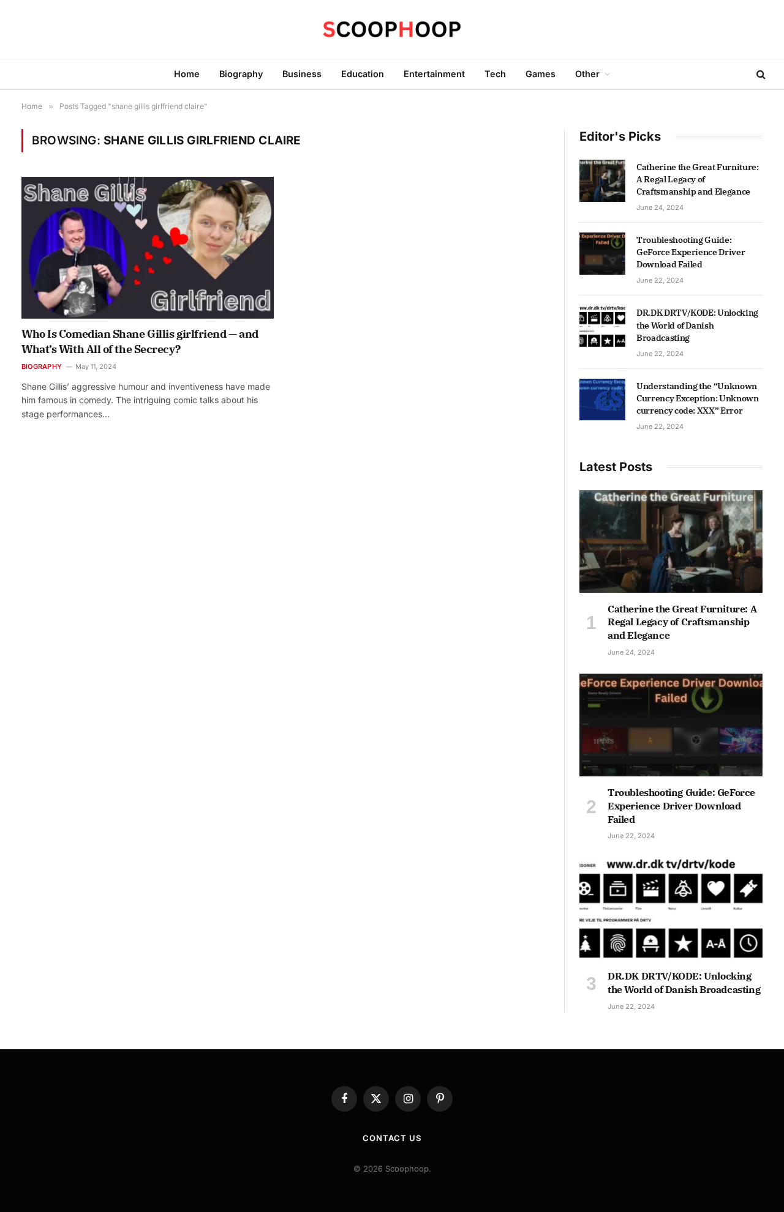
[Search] (760, 74)
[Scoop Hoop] (392, 29)
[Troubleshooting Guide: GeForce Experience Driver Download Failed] (602, 253)
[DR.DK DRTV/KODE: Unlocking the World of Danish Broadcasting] (602, 326)
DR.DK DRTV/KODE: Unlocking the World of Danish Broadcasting (697, 325)
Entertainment (434, 74)
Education (362, 74)
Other (587, 74)
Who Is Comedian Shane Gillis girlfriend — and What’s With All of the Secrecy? (139, 341)
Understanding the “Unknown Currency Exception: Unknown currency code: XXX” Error (697, 398)
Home (187, 74)
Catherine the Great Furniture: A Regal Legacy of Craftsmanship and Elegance (697, 179)
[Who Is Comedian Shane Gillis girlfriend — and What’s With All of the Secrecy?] (147, 248)
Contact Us (392, 1138)
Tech (495, 74)
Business (302, 74)
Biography (241, 74)
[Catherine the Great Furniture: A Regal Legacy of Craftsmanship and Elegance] (602, 180)
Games (541, 74)
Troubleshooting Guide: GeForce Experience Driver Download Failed (690, 252)
